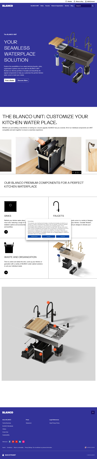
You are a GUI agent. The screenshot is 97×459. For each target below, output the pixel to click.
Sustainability (6, 435)
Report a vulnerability (18, 447)
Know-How (5, 432)
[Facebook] (9, 442)
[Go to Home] (7, 6)
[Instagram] (23, 442)
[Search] (92, 5)
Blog (72, 6)
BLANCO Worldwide (8, 426)
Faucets (47, 6)
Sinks (42, 6)
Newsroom (29, 423)
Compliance (9, 447)
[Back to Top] (93, 412)
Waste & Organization (57, 6)
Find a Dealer (9, 80)
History (4, 429)
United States (91, 447)
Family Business (7, 423)
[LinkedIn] (20, 442)
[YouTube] (16, 442)
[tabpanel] (48, 155)
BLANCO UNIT (35, 6)
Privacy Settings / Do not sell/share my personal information (38, 447)
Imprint (4, 447)
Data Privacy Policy (55, 423)
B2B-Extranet (10, 455)
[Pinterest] (13, 442)
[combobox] (85, 5)
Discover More (23, 80)
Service (67, 6)
